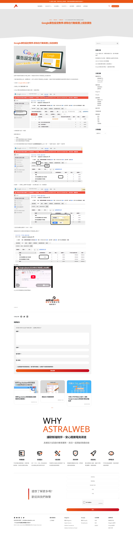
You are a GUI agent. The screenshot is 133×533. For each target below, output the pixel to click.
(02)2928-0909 (115, 6)
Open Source (67, 523)
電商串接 (97, 114)
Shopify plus (84, 523)
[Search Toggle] (109, 6)
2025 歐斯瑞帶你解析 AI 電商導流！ (104, 64)
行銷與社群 (16, 307)
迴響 (17, 331)
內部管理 (99, 123)
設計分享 (97, 108)
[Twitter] (23, 518)
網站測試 (99, 105)
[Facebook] (19, 518)
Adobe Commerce (69, 525)
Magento (48, 6)
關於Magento (67, 520)
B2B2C (96, 525)
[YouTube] (17, 518)
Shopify (64, 6)
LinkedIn (27, 317)
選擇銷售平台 (100, 78)
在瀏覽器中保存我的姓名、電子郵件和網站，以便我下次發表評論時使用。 (35, 367)
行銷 (98, 121)
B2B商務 (56, 6)
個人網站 (18, 360)
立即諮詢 (85, 6)
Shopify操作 (111, 525)
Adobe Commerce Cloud (70, 528)
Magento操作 (111, 523)
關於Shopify (84, 520)
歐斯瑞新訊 (99, 87)
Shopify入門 (99, 82)
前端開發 (99, 101)
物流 (98, 118)
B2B (96, 520)
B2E (96, 523)
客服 (98, 120)
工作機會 (52, 520)
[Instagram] (21, 518)
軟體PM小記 (100, 99)
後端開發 (99, 103)
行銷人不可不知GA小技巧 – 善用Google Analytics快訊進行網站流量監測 (52, 399)
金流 (98, 116)
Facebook (21, 317)
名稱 (17, 347)
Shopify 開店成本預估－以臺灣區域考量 (105, 67)
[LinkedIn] (15, 518)
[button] (52, 407)
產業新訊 (78, 6)
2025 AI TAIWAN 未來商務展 (102, 61)
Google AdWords (23, 83)
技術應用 (97, 98)
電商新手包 (98, 76)
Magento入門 (100, 80)
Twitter (24, 317)
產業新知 (99, 88)
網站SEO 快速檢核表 (21, 397)
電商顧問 (40, 6)
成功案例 (72, 6)
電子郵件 (18, 354)
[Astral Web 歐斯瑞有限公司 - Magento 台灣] (16, 6)
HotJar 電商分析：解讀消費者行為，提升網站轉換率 (106, 54)
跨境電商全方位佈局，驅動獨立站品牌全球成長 (106, 58)
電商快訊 (97, 85)
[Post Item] (26, 387)
